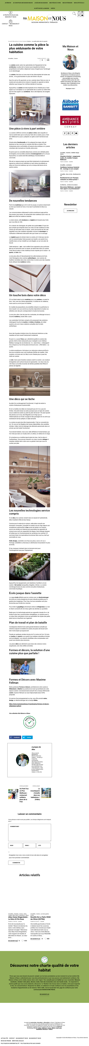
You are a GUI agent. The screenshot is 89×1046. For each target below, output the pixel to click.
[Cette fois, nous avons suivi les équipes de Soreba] (22, 1008)
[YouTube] (82, 15)
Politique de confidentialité (10, 1043)
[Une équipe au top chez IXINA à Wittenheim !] (41, 897)
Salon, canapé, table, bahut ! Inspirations (17, 914)
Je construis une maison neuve (23, 2)
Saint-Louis (59, 1028)
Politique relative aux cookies (30, 1043)
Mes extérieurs (67, 2)
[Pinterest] (78, 15)
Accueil (10, 41)
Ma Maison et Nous (35, 1038)
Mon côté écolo (79, 2)
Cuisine (24, 41)
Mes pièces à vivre (55, 2)
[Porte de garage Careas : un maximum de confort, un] (7, 1008)
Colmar (39, 1028)
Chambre (16, 914)
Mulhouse (44, 1028)
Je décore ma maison (41, 2)
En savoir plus (13, 940)
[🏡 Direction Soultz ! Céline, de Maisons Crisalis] (67, 1008)
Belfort (50, 1029)
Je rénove (8, 2)
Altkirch (53, 1028)
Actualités (10, 58)
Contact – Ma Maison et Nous (10, 25)
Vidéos (53, 8)
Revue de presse (6, 1040)
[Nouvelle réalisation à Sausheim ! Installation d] (37, 1008)
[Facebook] (78, 11)
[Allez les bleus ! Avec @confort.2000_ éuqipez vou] (82, 1008)
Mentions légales (18, 1040)
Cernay (49, 1028)
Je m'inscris (70, 210)
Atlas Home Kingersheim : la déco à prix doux (18, 918)
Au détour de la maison (41, 8)
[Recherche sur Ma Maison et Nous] (74, 13)
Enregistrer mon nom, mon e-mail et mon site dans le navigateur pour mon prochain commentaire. (28, 856)
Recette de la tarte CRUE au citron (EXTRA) (41, 918)
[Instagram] (82, 11)
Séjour (27, 915)
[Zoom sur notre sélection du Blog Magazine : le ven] (52, 1008)
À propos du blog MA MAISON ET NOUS (10, 16)
